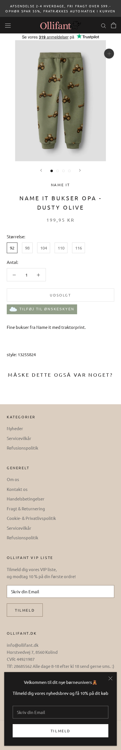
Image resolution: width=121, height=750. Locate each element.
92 (12, 247)
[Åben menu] (8, 25)
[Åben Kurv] (113, 25)
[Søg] (103, 25)
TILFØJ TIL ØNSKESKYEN (46, 309)
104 (43, 247)
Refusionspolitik (22, 447)
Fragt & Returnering (26, 508)
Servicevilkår (19, 438)
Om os (13, 479)
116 (78, 247)
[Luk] (110, 678)
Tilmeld (60, 730)
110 (61, 247)
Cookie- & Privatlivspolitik (31, 518)
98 (27, 247)
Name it (60, 184)
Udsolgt (60, 295)
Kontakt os (17, 489)
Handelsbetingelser (25, 498)
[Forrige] (41, 170)
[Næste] (80, 170)
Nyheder (15, 428)
